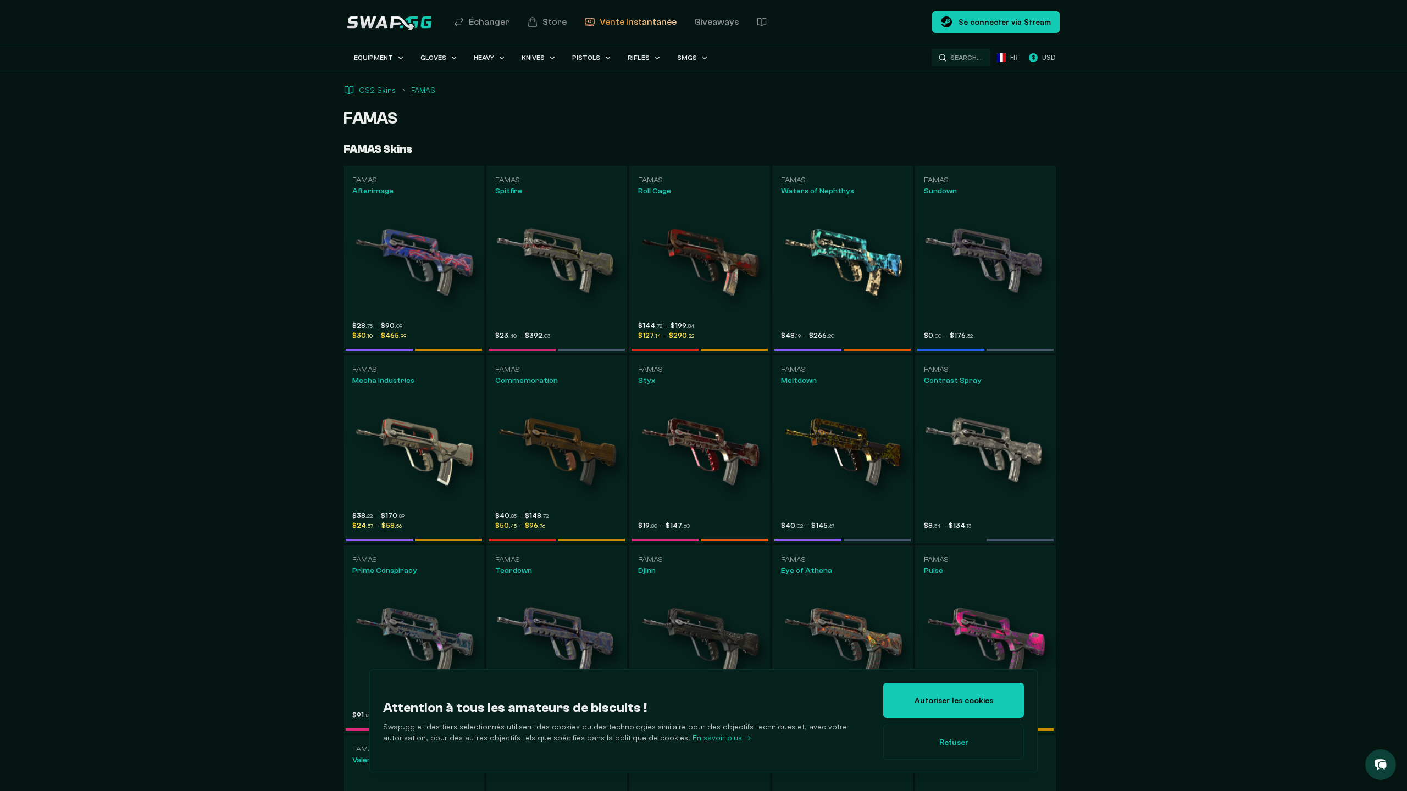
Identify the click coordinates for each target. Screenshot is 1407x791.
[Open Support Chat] (1380, 764)
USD (1043, 57)
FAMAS (423, 89)
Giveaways (716, 22)
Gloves (433, 58)
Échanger (489, 22)
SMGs (687, 58)
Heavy (484, 58)
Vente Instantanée (638, 22)
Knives (533, 58)
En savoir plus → (722, 737)
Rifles (639, 58)
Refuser (953, 742)
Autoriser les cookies (954, 700)
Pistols (586, 58)
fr (1014, 57)
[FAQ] (762, 22)
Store (554, 22)
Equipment (373, 58)
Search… (966, 58)
